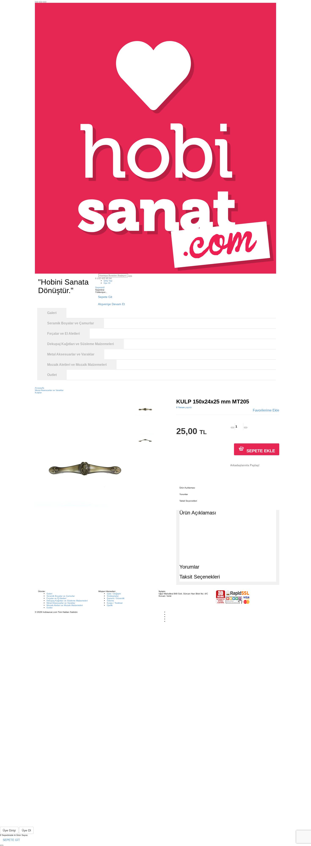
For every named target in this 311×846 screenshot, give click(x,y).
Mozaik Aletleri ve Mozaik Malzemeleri (65, 605)
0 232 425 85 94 (103, 278)
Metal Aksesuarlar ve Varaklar (61, 603)
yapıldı (184, 407)
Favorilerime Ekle (266, 410)
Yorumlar (183, 494)
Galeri (49, 593)
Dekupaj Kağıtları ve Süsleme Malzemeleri (67, 600)
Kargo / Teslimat (114, 603)
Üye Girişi (9, 830)
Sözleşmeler (113, 596)
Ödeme (110, 600)
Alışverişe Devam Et (111, 304)
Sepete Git (105, 297)
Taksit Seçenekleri (188, 501)
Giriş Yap (108, 281)
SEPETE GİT (11, 840)
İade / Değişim (114, 593)
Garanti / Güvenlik (115, 598)
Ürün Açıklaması (187, 488)
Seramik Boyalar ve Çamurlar (61, 596)
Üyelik (110, 605)
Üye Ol (107, 283)
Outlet (49, 607)
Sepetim (100, 287)
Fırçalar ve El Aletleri (56, 598)
